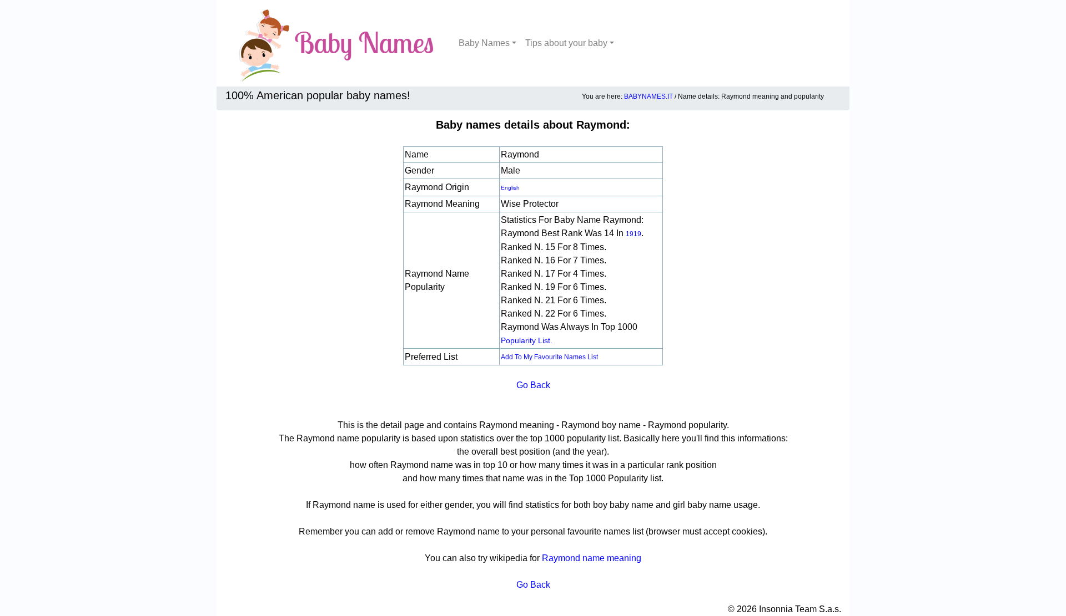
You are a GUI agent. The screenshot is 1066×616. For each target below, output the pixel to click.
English (510, 188)
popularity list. (526, 340)
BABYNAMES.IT (648, 96)
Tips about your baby (566, 43)
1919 (633, 234)
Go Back (533, 385)
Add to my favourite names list (549, 357)
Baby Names (484, 43)
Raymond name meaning (591, 558)
